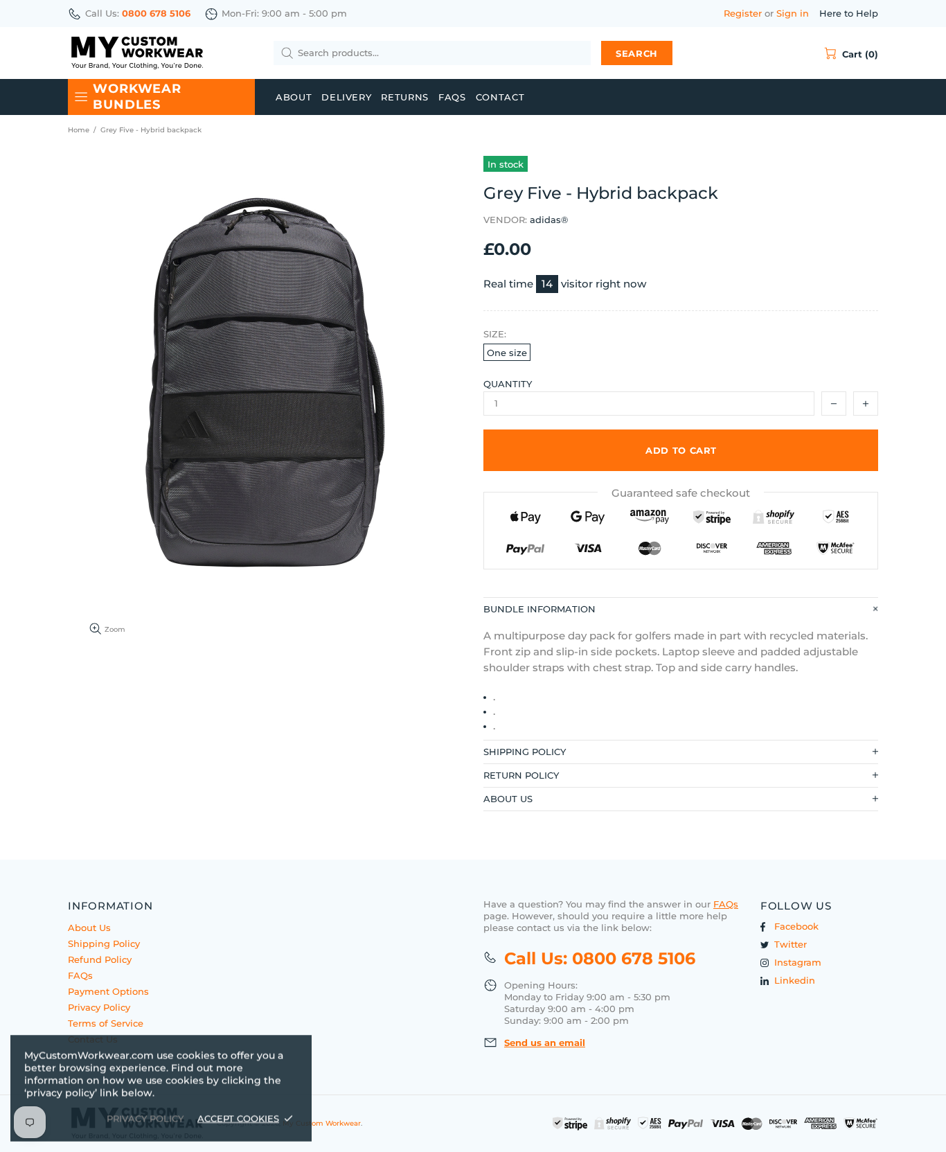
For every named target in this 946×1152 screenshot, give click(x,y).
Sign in (792, 13)
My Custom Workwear (137, 53)
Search (637, 53)
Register (743, 13)
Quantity (507, 383)
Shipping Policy (104, 943)
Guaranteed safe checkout (681, 492)
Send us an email (544, 1042)
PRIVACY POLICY (145, 1118)
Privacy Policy (99, 1007)
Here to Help (848, 13)
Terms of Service (105, 1023)
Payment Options (108, 991)
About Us (89, 927)
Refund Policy (100, 959)
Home (78, 129)
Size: (494, 333)
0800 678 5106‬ (156, 13)
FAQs (80, 975)
